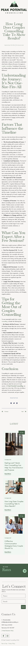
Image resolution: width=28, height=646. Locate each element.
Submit (23, 607)
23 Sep (22, 516)
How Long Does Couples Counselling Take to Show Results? (14, 503)
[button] (11, 403)
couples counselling (7, 66)
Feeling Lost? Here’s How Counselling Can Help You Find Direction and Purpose (14, 466)
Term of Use (4, 643)
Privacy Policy (12, 643)
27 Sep (22, 432)
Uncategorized (8, 459)
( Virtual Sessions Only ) (7, 630)
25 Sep (22, 480)
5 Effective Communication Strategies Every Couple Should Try (14, 545)
